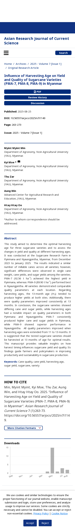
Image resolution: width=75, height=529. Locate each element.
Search (63, 52)
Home (8, 63)
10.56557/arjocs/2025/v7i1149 (28, 118)
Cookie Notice (59, 513)
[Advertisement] (37, 10)
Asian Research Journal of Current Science (36, 40)
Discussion (37, 103)
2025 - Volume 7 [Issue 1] (45, 63)
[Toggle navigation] (6, 52)
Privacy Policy (41, 513)
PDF (38, 91)
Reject (45, 523)
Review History (37, 97)
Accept (30, 523)
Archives (21, 63)
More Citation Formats (22, 428)
